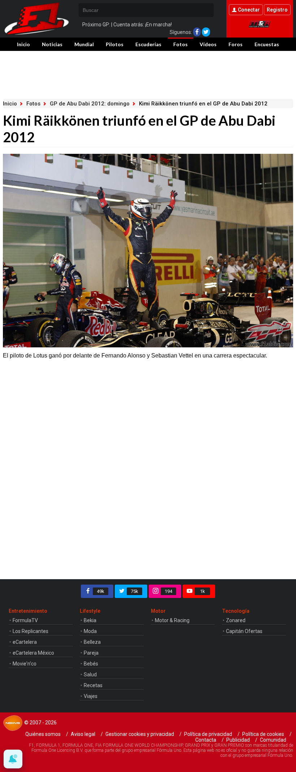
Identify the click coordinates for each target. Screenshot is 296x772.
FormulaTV (25, 620)
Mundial (84, 44)
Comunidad (273, 740)
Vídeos (208, 44)
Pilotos (114, 44)
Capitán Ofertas (244, 631)
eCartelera (25, 642)
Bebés (91, 664)
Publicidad (238, 740)
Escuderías (148, 44)
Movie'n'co (24, 664)
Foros (235, 44)
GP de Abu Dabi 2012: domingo (90, 103)
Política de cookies (263, 734)
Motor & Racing (172, 620)
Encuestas (266, 44)
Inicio (23, 44)
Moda (90, 631)
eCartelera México (33, 653)
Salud (90, 674)
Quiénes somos (43, 734)
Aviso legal (83, 734)
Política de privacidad (208, 734)
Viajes (90, 696)
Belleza (92, 642)
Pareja (91, 653)
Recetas (93, 685)
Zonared (235, 620)
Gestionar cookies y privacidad (139, 734)
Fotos (180, 44)
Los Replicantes (30, 631)
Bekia (90, 620)
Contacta (205, 740)
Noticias (52, 44)
